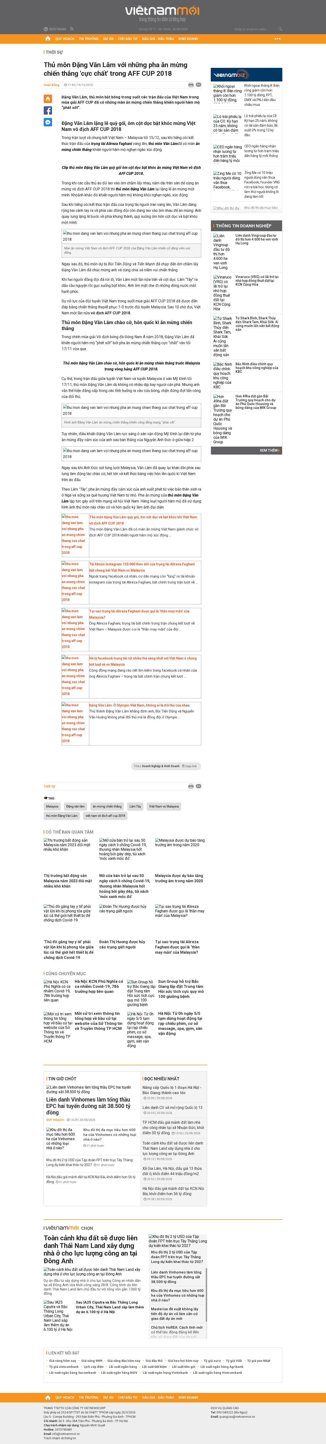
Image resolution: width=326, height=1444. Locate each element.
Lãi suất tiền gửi (183, 1367)
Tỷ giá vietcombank (64, 1367)
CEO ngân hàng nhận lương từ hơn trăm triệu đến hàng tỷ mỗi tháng (261, 151)
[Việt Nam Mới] (163, 14)
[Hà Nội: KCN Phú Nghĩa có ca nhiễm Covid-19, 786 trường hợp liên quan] (58, 993)
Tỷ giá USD (234, 1361)
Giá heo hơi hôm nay (183, 1361)
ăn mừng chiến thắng (107, 806)
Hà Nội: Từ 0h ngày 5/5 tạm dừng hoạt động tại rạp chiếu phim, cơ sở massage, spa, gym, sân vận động (180, 1023)
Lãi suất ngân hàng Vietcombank (217, 1372)
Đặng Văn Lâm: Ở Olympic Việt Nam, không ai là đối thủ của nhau (139, 705)
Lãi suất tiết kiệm (154, 1367)
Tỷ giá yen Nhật (258, 1361)
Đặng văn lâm (75, 806)
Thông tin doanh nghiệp (243, 225)
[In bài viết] (190, 85)
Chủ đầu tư (127, 39)
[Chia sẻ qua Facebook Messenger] (48, 122)
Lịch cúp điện (94, 1367)
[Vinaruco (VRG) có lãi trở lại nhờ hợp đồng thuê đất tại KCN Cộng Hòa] (222, 293)
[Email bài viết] (197, 85)
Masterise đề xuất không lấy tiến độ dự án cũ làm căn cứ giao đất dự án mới (174, 1314)
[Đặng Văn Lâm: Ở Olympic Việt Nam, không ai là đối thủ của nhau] (74, 741)
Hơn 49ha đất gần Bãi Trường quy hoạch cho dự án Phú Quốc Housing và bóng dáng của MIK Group (256, 402)
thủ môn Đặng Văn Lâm (62, 816)
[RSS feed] (72, 29)
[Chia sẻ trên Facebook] (48, 110)
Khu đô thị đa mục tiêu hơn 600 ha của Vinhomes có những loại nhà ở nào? (109, 1135)
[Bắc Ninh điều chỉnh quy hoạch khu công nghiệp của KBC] (222, 375)
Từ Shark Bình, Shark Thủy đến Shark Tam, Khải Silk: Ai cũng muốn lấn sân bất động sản (257, 324)
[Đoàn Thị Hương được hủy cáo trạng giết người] (125, 911)
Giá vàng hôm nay (62, 1361)
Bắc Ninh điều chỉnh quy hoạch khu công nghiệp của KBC (257, 368)
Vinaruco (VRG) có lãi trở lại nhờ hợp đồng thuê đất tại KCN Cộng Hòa (257, 280)
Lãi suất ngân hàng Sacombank (72, 1372)
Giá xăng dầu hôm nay (123, 1361)
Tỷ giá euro (212, 1361)
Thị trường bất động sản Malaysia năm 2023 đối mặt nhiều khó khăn (68, 880)
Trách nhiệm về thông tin (60, 1438)
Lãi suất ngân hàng (123, 1367)
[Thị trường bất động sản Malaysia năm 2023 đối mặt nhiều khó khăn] (70, 849)
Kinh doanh (188, 39)
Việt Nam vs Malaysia (164, 806)
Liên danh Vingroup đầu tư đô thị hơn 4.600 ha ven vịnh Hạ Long (257, 239)
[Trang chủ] (48, 39)
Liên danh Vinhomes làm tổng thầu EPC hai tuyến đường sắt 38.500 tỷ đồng (88, 1106)
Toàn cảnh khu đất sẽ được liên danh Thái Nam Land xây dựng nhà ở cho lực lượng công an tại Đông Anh (172, 1148)
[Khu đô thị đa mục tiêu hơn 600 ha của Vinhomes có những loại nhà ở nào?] (60, 1139)
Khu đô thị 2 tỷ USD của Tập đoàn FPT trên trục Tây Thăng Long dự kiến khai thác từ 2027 (177, 1257)
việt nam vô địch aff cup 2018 (105, 816)
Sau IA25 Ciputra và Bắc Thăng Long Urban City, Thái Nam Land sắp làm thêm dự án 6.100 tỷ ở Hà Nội (110, 1307)
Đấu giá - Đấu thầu (158, 39)
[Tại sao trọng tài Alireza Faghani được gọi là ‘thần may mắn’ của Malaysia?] (74, 647)
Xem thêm (269, 450)
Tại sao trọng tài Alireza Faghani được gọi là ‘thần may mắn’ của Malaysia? (177, 947)
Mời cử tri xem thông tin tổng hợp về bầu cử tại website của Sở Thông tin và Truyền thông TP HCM (98, 1021)
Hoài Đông (51, 85)
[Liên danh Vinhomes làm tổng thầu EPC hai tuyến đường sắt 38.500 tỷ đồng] (92, 1089)
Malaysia (52, 806)
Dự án (108, 39)
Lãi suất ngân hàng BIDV (119, 1372)
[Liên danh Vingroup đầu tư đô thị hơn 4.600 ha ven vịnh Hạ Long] (222, 252)
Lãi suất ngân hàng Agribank (221, 1367)
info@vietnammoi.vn (66, 1434)
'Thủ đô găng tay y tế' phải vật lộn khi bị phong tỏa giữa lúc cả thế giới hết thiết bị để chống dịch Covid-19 (69, 950)
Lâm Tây (135, 806)
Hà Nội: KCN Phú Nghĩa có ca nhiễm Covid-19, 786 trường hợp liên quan (99, 986)
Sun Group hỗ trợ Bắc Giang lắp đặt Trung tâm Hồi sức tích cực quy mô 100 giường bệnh (181, 989)
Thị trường (89, 39)
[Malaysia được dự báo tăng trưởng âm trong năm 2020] (181, 845)
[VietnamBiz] (231, 74)
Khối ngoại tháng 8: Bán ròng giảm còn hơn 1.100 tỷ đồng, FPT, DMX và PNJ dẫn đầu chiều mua (261, 95)
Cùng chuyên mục (66, 973)
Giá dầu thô (154, 1361)
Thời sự (54, 52)
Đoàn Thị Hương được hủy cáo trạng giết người (122, 944)
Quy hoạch (64, 39)
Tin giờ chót (62, 1078)
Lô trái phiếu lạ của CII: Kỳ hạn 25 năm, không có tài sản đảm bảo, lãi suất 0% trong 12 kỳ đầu (261, 125)
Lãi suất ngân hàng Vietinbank (165, 1372)
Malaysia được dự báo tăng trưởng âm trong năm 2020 (179, 878)
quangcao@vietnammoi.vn (237, 1416)
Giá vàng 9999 (91, 1361)
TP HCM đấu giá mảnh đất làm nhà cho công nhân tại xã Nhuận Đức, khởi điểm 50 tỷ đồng (173, 1127)
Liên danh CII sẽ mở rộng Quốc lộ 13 (172, 1107)
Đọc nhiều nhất (161, 1078)
